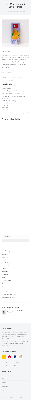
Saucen (4, 292)
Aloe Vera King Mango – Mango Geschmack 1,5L (15, 155)
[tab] (5, 78)
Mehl (3, 268)
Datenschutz (23, 398)
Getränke (18, 10)
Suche (15, 240)
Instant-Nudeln (7, 280)
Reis (3, 289)
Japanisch (4, 266)
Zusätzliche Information (17, 78)
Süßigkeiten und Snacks (8, 294)
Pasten (3, 286)
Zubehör (5, 274)
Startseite (4, 375)
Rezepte (4, 382)
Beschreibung (5, 78)
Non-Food (4, 271)
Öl (2, 283)
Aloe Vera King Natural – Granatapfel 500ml (15, 225)
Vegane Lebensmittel (7, 297)
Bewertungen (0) (8, 80)
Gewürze (4, 260)
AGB (3, 390)
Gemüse (4, 254)
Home (12, 10)
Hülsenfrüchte (5, 263)
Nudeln (3, 277)
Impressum (5, 386)
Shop (3, 378)
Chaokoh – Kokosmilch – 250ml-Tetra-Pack (15, 190)
